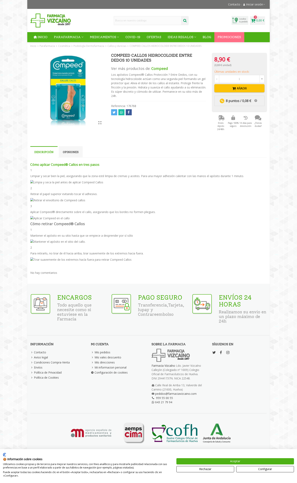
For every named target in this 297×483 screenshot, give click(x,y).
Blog (207, 37)
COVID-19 (132, 37)
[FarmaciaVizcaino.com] (50, 20)
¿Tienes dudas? (258, 125)
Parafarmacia (67, 37)
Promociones (229, 37)
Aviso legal (41, 357)
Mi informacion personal (110, 367)
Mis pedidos (102, 352)
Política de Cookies (46, 377)
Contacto (40, 352)
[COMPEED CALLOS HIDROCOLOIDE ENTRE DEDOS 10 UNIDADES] (100, 123)
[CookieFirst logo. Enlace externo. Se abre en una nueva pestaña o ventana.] (4, 455)
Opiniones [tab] (71, 152)
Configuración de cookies (111, 372)
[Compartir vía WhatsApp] (121, 112)
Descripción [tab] (44, 152)
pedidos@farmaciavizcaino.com (176, 394)
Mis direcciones (105, 362)
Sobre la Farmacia (169, 344)
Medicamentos (103, 37)
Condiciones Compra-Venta (52, 362)
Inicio (42, 37)
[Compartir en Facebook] (129, 112)
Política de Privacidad (48, 372)
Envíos (38, 367)
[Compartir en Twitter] (114, 112)
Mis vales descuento (108, 357)
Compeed (159, 68)
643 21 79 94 (163, 402)
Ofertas (154, 37)
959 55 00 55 (164, 398)
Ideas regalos (180, 37)
